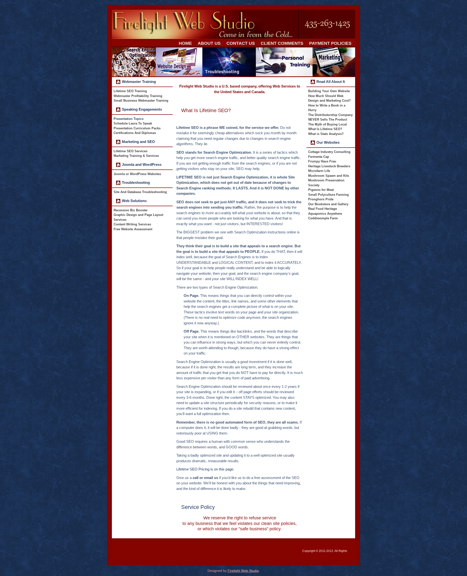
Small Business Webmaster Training (141, 100)
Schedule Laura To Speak (133, 123)
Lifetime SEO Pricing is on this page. (205, 469)
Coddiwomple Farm (323, 218)
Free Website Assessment (133, 229)
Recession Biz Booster (131, 210)
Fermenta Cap (318, 157)
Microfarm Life (319, 171)
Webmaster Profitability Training (138, 96)
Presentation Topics (129, 119)
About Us (209, 43)
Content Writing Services (132, 224)
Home (185, 43)
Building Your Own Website (329, 91)
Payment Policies (330, 43)
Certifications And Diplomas (135, 133)
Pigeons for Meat (321, 190)
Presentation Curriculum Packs (137, 128)
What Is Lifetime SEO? (206, 110)
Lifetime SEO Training (130, 91)
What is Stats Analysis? (326, 134)
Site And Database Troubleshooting (140, 192)
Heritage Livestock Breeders (329, 166)
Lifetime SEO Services (130, 151)
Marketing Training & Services (136, 156)
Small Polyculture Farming (328, 194)
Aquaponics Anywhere (325, 213)
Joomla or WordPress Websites (137, 174)
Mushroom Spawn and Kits (328, 175)
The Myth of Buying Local (327, 124)
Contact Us (240, 43)
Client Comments (282, 43)
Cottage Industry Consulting (329, 152)
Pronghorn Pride (320, 199)
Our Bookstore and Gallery (328, 204)
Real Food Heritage (322, 209)
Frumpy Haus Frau (322, 161)
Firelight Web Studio (243, 571)
